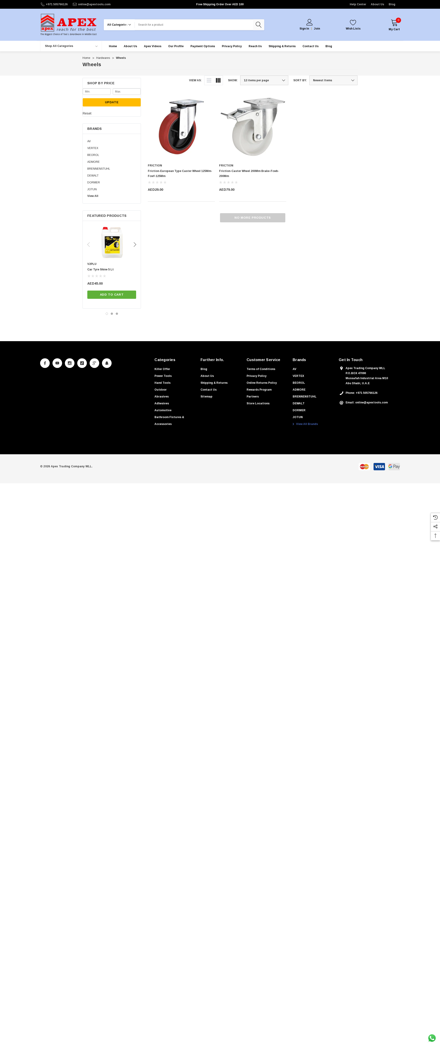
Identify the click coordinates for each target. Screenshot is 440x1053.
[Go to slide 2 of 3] (112, 314)
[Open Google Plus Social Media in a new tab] (94, 363)
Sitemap (206, 396)
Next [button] (135, 244)
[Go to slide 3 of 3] (117, 314)
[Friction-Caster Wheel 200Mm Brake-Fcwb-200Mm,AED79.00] (252, 126)
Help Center (358, 4)
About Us (377, 4)
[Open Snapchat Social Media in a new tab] (107, 363)
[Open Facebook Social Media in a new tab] (45, 363)
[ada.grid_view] (218, 80)
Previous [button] (88, 244)
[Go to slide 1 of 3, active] (107, 314)
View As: (195, 80)
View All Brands (306, 424)
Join (317, 28)
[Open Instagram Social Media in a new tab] (69, 363)
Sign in (304, 28)
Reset (87, 113)
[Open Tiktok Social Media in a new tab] (82, 363)
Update (112, 102)
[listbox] (333, 80)
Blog (392, 4)
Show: (233, 80)
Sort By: (300, 80)
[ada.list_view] (209, 80)
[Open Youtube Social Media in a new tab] (57, 363)
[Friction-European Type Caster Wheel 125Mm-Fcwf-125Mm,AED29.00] (181, 126)
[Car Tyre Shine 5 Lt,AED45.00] (111, 243)
